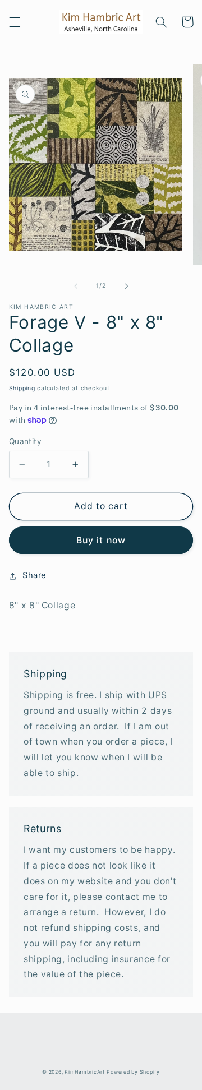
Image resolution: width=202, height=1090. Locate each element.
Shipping (22, 388)
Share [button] (34, 575)
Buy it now (101, 540)
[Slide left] (75, 286)
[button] (14, 22)
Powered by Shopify (133, 1072)
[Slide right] (126, 286)
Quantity (25, 441)
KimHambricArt (85, 1072)
